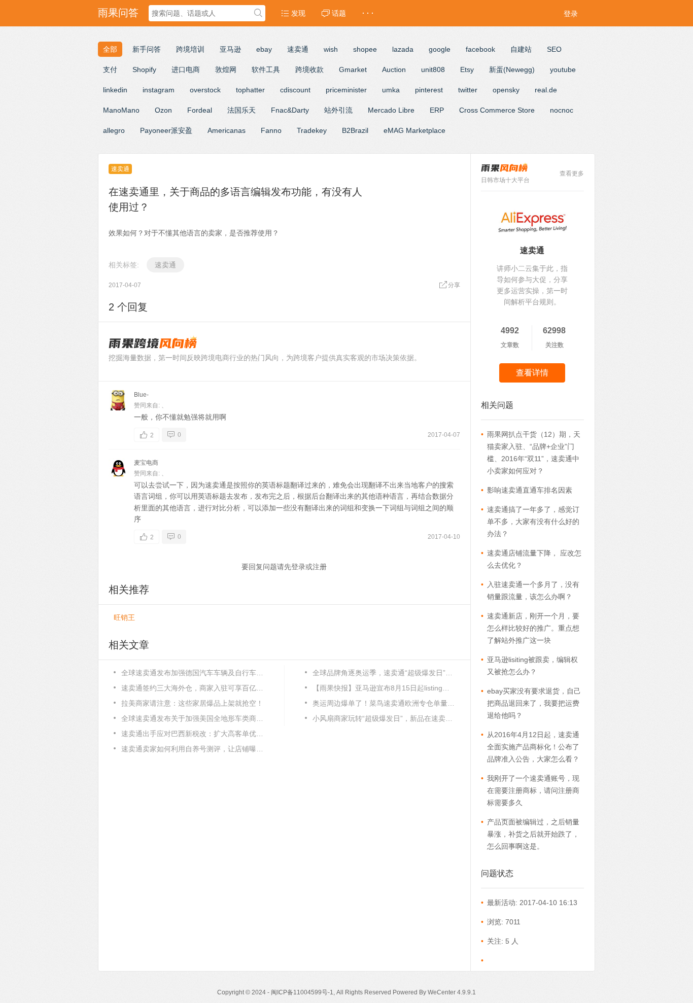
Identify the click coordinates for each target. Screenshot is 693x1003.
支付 (110, 69)
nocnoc (561, 110)
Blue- (141, 394)
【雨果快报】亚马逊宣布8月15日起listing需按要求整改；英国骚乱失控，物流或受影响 (384, 688)
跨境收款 (309, 69)
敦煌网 (225, 69)
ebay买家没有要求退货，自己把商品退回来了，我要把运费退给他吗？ (534, 703)
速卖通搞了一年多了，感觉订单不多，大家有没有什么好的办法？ (533, 521)
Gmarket (353, 69)
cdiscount (295, 90)
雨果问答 (118, 12)
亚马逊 (230, 49)
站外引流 (338, 110)
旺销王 (124, 617)
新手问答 (146, 49)
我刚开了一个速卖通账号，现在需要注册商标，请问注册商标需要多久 (533, 790)
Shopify (144, 69)
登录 (571, 14)
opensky (506, 90)
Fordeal (199, 110)
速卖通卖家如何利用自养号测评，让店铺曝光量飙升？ (192, 749)
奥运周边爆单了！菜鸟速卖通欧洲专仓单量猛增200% (384, 703)
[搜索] (258, 13)
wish (331, 49)
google (440, 49)
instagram (159, 90)
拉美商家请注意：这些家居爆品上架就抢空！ (192, 703)
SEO (554, 49)
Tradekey (312, 130)
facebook (480, 49)
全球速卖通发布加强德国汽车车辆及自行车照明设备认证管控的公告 (192, 673)
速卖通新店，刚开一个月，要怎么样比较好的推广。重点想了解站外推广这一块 (533, 628)
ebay (264, 49)
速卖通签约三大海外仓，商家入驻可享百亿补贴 (192, 688)
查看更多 (572, 173)
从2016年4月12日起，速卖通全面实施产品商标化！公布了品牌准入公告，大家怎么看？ (533, 747)
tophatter (250, 90)
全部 (110, 49)
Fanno (271, 130)
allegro (114, 130)
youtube (563, 69)
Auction (394, 69)
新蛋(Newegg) (512, 69)
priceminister (346, 90)
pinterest (429, 90)
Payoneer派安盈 (166, 130)
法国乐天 (241, 110)
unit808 (433, 69)
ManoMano (121, 110)
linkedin (115, 90)
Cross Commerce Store (497, 110)
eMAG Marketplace (414, 130)
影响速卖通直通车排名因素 (529, 490)
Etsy (467, 69)
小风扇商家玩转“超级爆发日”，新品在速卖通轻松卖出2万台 (384, 718)
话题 (338, 13)
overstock (205, 90)
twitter (467, 90)
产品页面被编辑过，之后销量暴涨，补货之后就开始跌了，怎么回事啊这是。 (533, 834)
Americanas (226, 130)
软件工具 (266, 69)
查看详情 (532, 372)
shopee (365, 49)
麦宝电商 (146, 462)
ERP (437, 110)
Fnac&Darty (290, 110)
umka (391, 90)
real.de (546, 90)
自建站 (521, 49)
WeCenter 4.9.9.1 (452, 992)
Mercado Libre (391, 110)
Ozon (163, 110)
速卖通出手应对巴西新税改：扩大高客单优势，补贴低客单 (192, 734)
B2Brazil (355, 130)
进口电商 (185, 69)
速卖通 (297, 49)
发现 (297, 13)
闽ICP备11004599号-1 (302, 992)
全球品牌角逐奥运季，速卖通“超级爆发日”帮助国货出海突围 (384, 673)
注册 (320, 567)
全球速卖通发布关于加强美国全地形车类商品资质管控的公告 (192, 718)
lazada (402, 49)
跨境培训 (190, 49)
